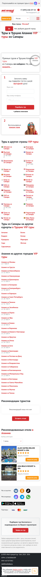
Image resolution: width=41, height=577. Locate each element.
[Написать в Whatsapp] (28, 497)
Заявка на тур (6, 19)
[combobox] (12, 441)
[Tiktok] (28, 491)
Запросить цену (32, 460)
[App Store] (19, 503)
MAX (31, 3)
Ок (35, 571)
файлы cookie (18, 569)
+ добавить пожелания (20, 111)
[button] (6, 147)
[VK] (16, 491)
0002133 (4, 575)
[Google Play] (7, 503)
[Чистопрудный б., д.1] (39, 10)
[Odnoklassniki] (22, 491)
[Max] (35, 3)
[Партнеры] (20, 510)
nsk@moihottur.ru (7, 564)
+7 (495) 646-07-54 (28, 10)
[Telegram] (22, 497)
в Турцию (17, 227)
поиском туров (14, 127)
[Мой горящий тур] (7, 11)
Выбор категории (7, 437)
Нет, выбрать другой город (25, 28)
